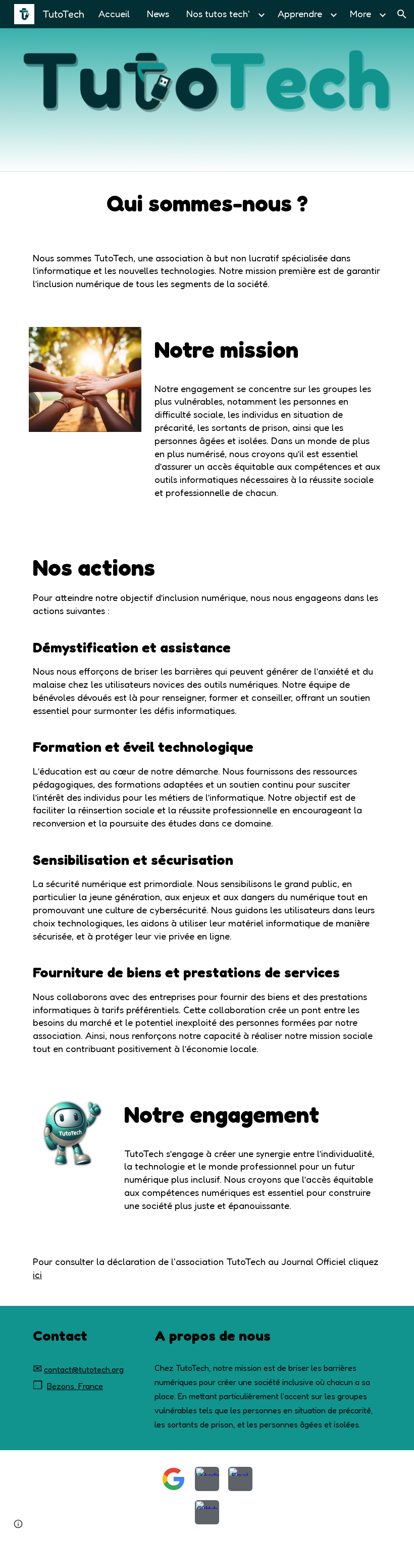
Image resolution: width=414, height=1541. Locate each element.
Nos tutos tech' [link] (218, 13)
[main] (207, 204)
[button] (402, 14)
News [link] (158, 13)
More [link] (360, 13)
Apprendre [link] (300, 13)
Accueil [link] (114, 13)
